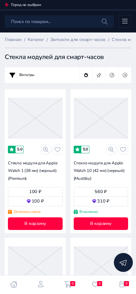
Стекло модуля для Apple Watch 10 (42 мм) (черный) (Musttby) (99, 170)
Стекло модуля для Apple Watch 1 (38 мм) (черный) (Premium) (33, 170)
